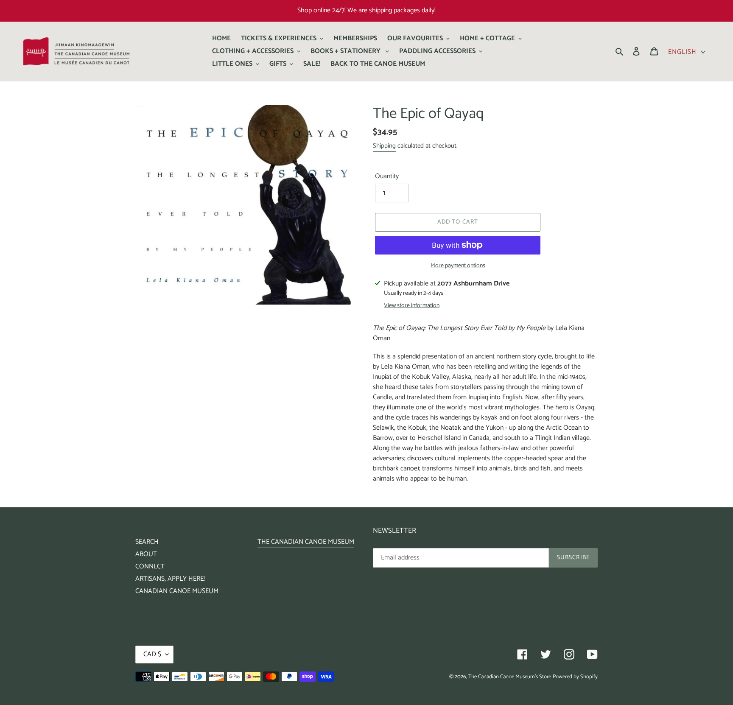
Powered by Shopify (575, 676)
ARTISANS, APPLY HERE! (170, 579)
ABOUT (146, 554)
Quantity (387, 176)
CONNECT (150, 566)
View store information (411, 305)
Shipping (384, 145)
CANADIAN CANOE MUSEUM (176, 591)
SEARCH (147, 542)
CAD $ (152, 654)
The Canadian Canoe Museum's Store (509, 676)
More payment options (458, 265)
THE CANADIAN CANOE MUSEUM (305, 542)
